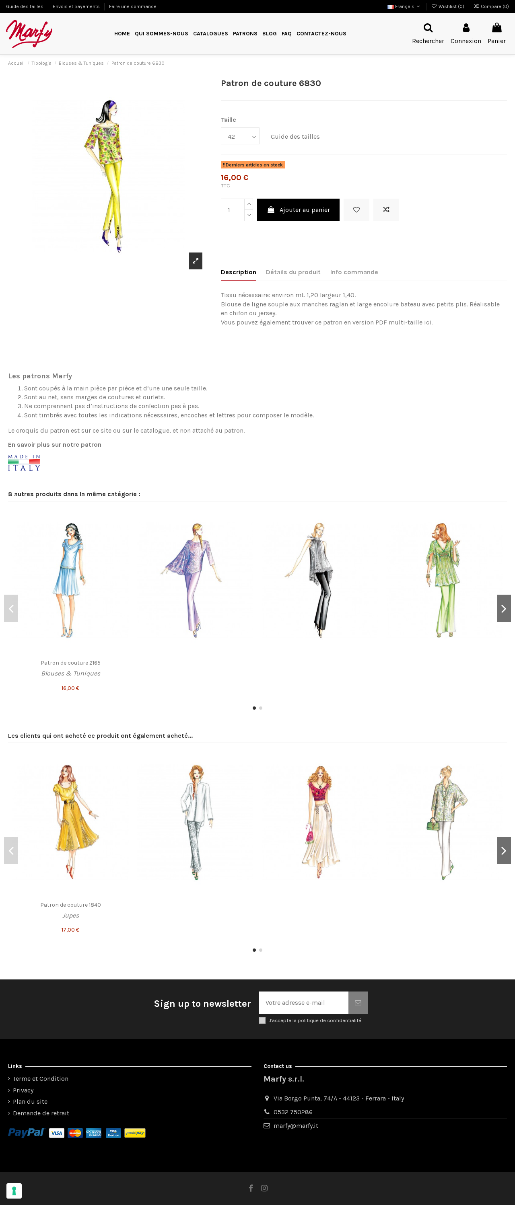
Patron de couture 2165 (71, 662)
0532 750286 (293, 1112)
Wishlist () (451, 6)
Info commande (354, 272)
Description (238, 272)
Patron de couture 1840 (70, 904)
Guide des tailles (25, 6)
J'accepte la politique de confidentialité (315, 1020)
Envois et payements (77, 6)
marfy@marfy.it (296, 1125)
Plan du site (30, 1101)
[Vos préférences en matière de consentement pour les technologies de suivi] (14, 1191)
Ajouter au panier (305, 209)
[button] (245, 34)
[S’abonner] (358, 1003)
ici (426, 322)
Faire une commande (133, 6)
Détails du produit (293, 272)
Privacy (23, 1090)
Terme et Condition (40, 1078)
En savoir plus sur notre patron (54, 444)
